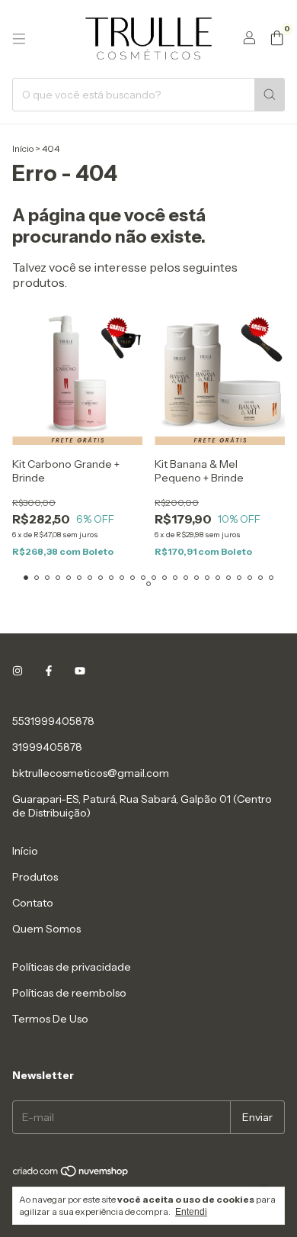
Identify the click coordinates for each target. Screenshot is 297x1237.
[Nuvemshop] (71, 1175)
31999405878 (47, 747)
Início (23, 148)
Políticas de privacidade (71, 967)
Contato (32, 903)
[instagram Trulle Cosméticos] (17, 671)
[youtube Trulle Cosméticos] (80, 671)
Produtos (35, 877)
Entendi (191, 1211)
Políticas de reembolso (69, 993)
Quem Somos (46, 929)
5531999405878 (53, 721)
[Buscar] (269, 94)
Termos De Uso (50, 1019)
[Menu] (19, 39)
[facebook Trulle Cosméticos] (48, 671)
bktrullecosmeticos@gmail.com (90, 773)
